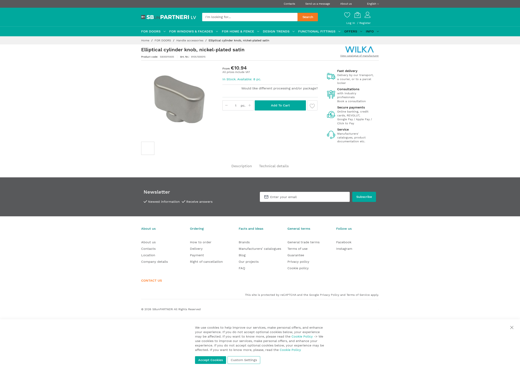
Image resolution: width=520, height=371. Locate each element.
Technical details (274, 166)
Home (145, 40)
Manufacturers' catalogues (260, 249)
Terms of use (297, 249)
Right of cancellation (206, 262)
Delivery (196, 249)
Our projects (249, 262)
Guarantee (295, 255)
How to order (200, 242)
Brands (244, 242)
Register (365, 23)
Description (241, 166)
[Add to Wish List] (312, 105)
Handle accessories (190, 40)
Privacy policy (298, 262)
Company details (154, 262)
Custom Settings (244, 360)
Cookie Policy (302, 336)
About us (346, 3)
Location (148, 255)
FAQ (242, 268)
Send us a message (317, 3)
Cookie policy (298, 268)
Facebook (343, 242)
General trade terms (303, 242)
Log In (351, 23)
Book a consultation (351, 101)
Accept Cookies (210, 360)
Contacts (289, 3)
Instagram (344, 249)
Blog (242, 255)
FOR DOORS (163, 40)
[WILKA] (359, 49)
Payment (197, 255)
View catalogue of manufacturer (359, 55)
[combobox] (250, 17)
